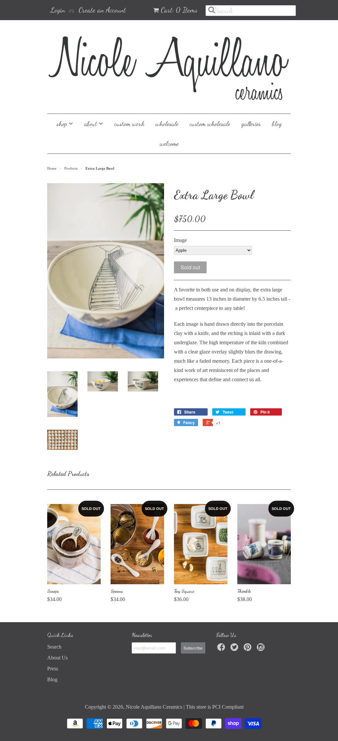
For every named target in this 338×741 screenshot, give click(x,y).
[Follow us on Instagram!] (262, 649)
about (91, 124)
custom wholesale (209, 124)
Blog (52, 679)
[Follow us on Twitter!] (235, 649)
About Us (57, 657)
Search (54, 647)
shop (62, 124)
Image (180, 240)
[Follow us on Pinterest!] (249, 649)
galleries (251, 124)
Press (52, 668)
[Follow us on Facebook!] (222, 649)
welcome (169, 144)
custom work (129, 124)
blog (277, 124)
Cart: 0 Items (179, 10)
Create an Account (102, 10)
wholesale (166, 124)
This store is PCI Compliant (215, 707)
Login (58, 10)
